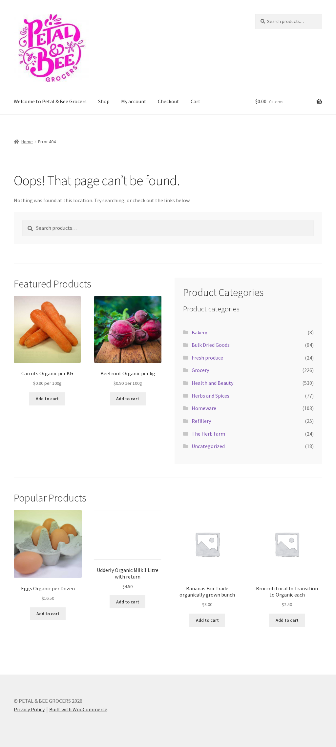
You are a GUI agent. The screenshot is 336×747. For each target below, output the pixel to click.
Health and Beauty (212, 383)
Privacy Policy (29, 709)
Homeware (204, 408)
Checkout (168, 101)
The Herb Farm (208, 433)
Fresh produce (207, 357)
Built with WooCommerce (78, 709)
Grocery (200, 370)
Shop (104, 101)
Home (27, 142)
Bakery (199, 332)
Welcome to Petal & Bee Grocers (50, 101)
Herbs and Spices (210, 395)
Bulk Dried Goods (211, 345)
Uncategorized (208, 446)
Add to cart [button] (47, 399)
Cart (195, 101)
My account (133, 101)
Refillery (201, 421)
